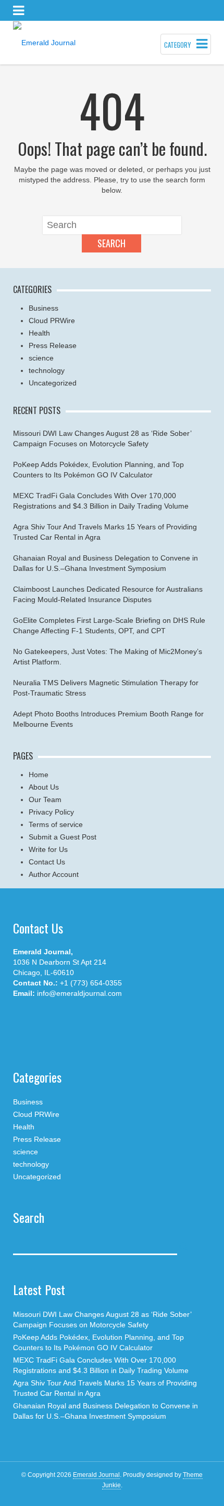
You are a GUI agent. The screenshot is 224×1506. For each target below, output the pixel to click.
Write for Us (48, 849)
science (41, 358)
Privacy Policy (51, 812)
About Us (44, 787)
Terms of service (56, 824)
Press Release (53, 345)
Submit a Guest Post (62, 837)
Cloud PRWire (52, 320)
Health (39, 333)
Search (111, 243)
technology (47, 370)
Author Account (54, 874)
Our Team (45, 799)
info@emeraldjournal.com (79, 993)
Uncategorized (53, 383)
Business (43, 308)
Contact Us (47, 862)
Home (38, 774)
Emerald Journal (96, 1474)
